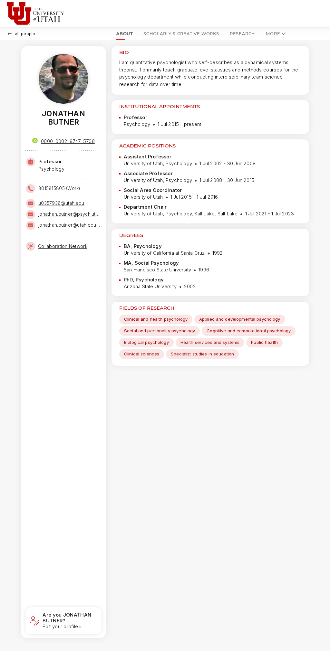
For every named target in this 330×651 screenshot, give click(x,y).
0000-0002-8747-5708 (68, 141)
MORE (273, 33)
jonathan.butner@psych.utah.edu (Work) (69, 214)
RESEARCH (242, 33)
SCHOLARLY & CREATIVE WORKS (181, 33)
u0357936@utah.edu (61, 203)
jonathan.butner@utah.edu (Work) (69, 225)
